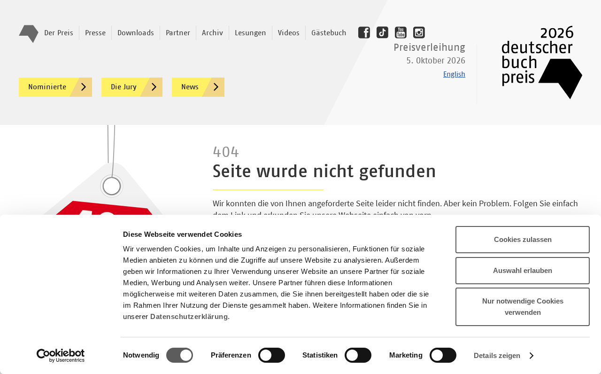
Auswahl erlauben (522, 270)
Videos (289, 33)
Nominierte (47, 87)
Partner (178, 33)
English (454, 74)
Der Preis (58, 33)
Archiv (212, 33)
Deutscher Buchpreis (535, 62)
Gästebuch (329, 33)
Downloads (135, 33)
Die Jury (124, 87)
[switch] (271, 355)
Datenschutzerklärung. (190, 316)
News (190, 87)
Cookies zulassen (523, 239)
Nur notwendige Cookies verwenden (522, 306)
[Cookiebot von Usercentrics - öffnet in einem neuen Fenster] (61, 356)
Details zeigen (497, 355)
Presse (95, 33)
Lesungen (250, 33)
